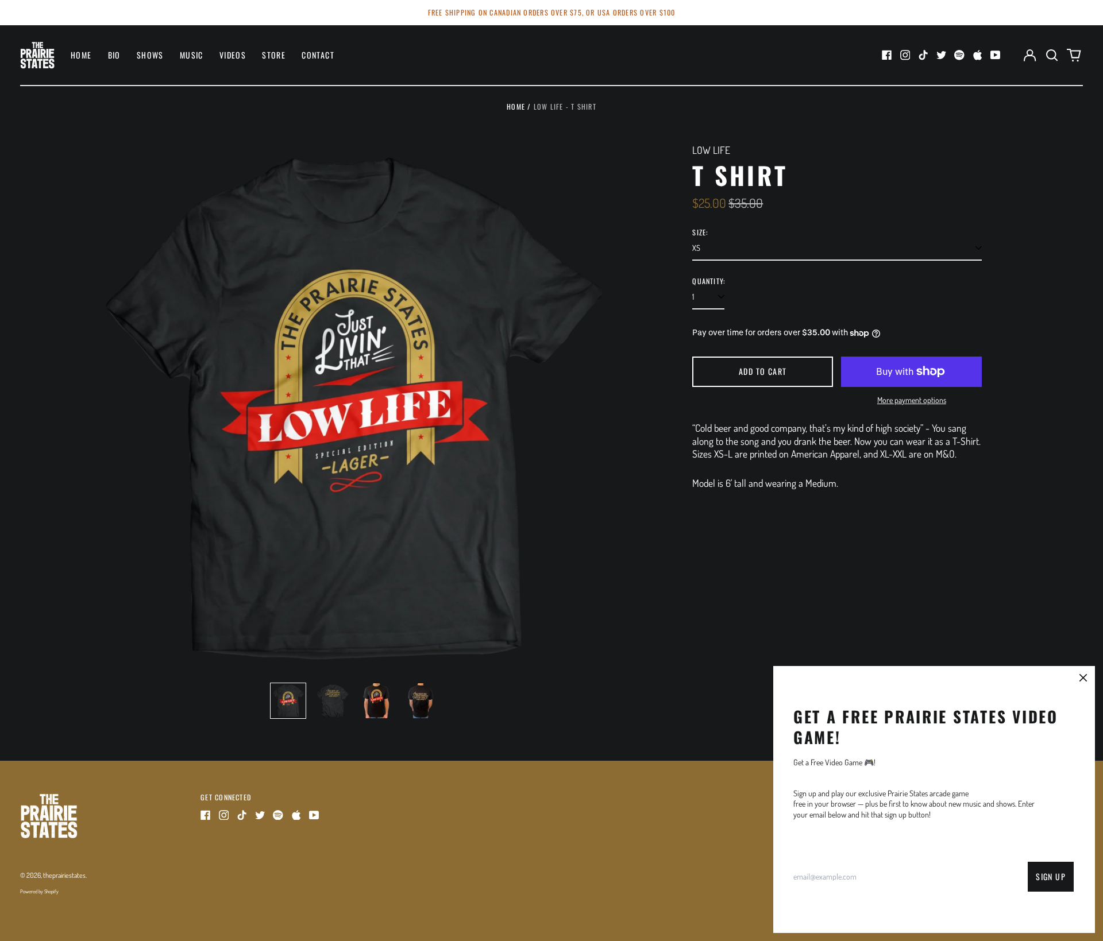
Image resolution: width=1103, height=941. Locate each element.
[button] (1052, 55)
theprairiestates (64, 875)
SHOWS (150, 55)
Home (516, 106)
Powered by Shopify (39, 891)
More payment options (911, 400)
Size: (700, 232)
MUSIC (191, 55)
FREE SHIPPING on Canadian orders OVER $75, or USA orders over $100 (552, 12)
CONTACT (318, 55)
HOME (81, 55)
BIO (114, 55)
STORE (274, 55)
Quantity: (708, 281)
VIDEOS (232, 55)
